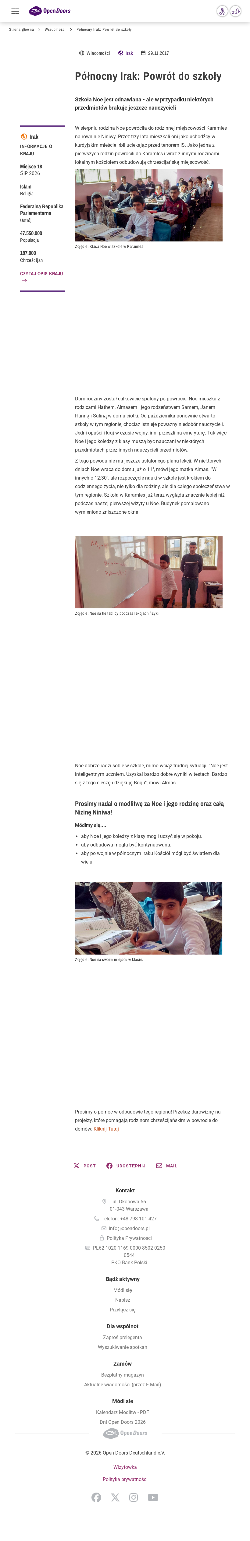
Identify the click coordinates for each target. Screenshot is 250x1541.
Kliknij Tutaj (106, 1129)
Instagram (133, 1497)
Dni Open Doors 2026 (123, 1422)
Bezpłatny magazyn (122, 1375)
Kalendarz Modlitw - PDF (122, 1412)
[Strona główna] (49, 11)
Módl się (122, 1290)
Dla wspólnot (122, 1326)
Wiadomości (55, 29)
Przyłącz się (123, 1310)
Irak (129, 53)
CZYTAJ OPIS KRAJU (41, 273)
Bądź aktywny (123, 1279)
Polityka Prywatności (129, 1238)
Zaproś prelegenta (122, 1337)
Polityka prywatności (125, 1479)
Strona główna (21, 29)
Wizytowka (125, 1467)
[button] (84, 1166)
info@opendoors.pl (129, 1228)
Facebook (96, 1497)
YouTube (153, 1497)
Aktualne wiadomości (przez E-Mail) (122, 1385)
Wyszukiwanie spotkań (122, 1347)
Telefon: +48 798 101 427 (129, 1219)
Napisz (122, 1300)
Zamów (122, 1363)
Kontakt (125, 1190)
